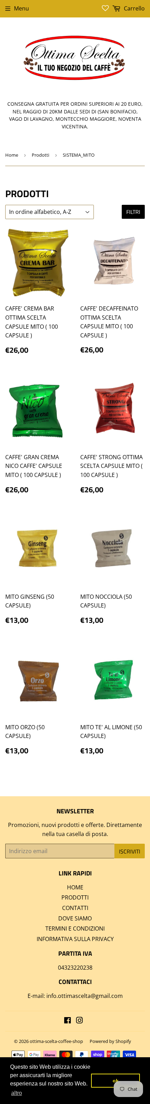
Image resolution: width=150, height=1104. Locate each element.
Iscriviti (129, 851)
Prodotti (40, 155)
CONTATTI (75, 908)
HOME (75, 887)
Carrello (133, 8)
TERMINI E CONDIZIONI (75, 928)
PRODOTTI (75, 897)
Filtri (133, 212)
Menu (21, 8)
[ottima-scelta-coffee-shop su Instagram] (79, 1021)
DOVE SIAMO (75, 918)
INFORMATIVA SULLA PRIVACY (75, 939)
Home (11, 155)
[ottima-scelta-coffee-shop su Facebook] (67, 1021)
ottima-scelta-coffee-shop (56, 1041)
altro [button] (16, 1093)
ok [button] (116, 1080)
